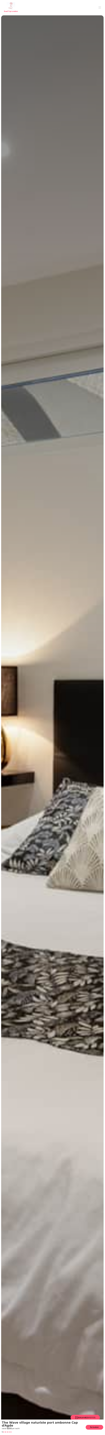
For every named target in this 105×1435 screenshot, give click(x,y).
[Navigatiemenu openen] (99, 8)
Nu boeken (94, 1427)
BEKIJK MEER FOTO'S (86, 1418)
